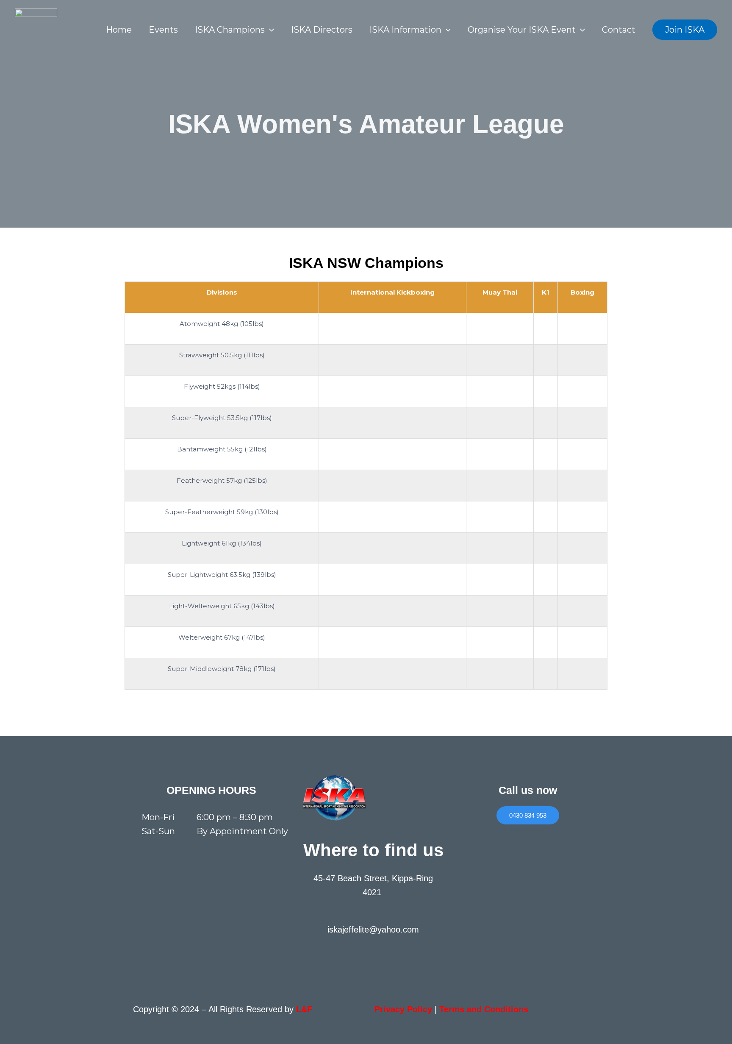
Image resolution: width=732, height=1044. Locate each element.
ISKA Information (405, 30)
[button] (269, 30)
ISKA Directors (321, 30)
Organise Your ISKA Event (522, 30)
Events (163, 30)
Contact (618, 30)
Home (119, 30)
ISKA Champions (230, 30)
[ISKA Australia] (36, 29)
